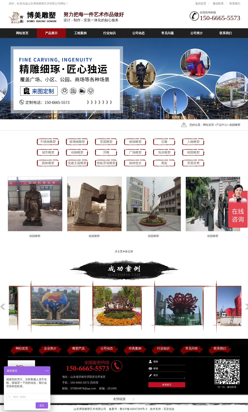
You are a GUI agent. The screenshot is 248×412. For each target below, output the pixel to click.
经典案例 (135, 348)
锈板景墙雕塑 (106, 163)
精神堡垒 (135, 163)
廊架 (164, 163)
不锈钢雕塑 (48, 141)
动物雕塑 (77, 152)
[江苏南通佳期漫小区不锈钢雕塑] (102, 305)
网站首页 (22, 33)
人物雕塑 (193, 141)
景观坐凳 (193, 163)
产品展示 (51, 33)
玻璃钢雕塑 (77, 141)
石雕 (164, 141)
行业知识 (109, 33)
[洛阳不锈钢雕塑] (163, 305)
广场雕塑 (135, 152)
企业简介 (50, 348)
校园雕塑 (234, 124)
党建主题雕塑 (77, 163)
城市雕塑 (48, 152)
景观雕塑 (106, 141)
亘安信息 (169, 408)
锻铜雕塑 (135, 141)
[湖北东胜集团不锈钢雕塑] (40, 305)
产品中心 (221, 124)
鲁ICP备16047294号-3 (133, 408)
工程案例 (80, 33)
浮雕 (106, 152)
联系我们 (234, 3)
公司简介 (196, 33)
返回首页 (200, 3)
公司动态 (138, 33)
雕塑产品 (78, 348)
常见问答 (191, 348)
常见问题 (167, 33)
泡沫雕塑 (164, 152)
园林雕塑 (48, 163)
